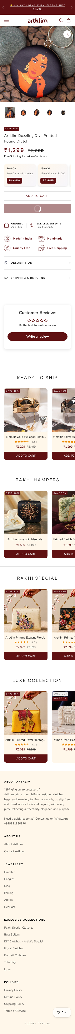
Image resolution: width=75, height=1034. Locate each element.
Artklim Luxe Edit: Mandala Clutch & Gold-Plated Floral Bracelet (25, 539)
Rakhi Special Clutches (18, 928)
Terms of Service (15, 1011)
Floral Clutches (14, 948)
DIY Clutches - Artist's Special (23, 941)
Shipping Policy (14, 1004)
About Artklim (13, 844)
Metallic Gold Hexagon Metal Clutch (25, 437)
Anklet (8, 900)
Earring (8, 893)
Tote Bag (10, 962)
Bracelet (9, 872)
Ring (7, 886)
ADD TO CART (25, 456)
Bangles (9, 879)
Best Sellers (12, 935)
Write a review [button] (37, 336)
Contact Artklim (14, 851)
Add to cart (38, 196)
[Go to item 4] (50, 112)
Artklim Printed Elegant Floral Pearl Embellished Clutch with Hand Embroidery (25, 638)
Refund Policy (13, 997)
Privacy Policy (13, 990)
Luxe (7, 969)
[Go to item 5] (63, 112)
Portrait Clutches (15, 955)
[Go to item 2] (23, 112)
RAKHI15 (48, 180)
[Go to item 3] (36, 112)
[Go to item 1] (10, 112)
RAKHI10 (14, 180)
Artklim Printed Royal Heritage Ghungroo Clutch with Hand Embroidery (25, 740)
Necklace (9, 907)
